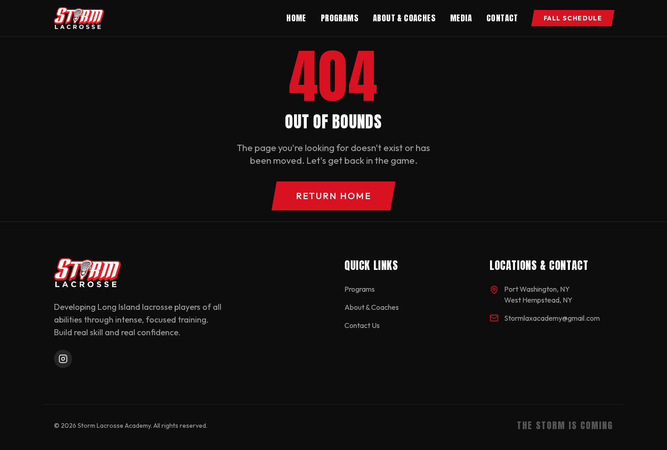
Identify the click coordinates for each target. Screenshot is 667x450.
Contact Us (362, 325)
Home (296, 18)
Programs (339, 18)
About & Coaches (404, 18)
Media (461, 18)
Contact (502, 18)
